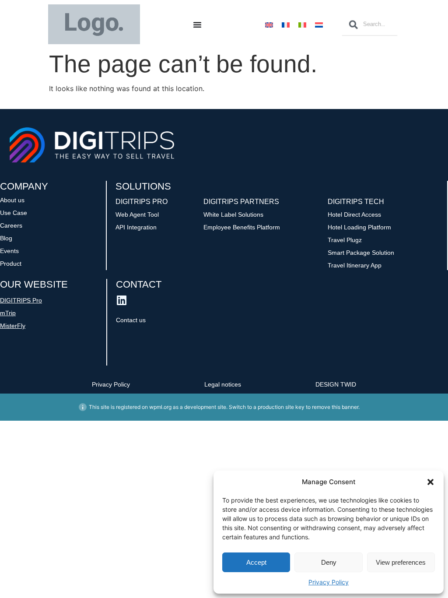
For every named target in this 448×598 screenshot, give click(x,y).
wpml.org (160, 407)
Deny (328, 562)
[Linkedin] (121, 300)
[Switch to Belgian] (319, 24)
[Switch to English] (269, 24)
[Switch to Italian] (302, 24)
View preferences (401, 562)
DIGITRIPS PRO (142, 201)
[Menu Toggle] (197, 24)
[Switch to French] (285, 24)
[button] (430, 482)
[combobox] (369, 24)
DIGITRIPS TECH (356, 201)
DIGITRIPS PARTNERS (241, 201)
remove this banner (335, 407)
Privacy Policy (328, 582)
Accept (256, 562)
